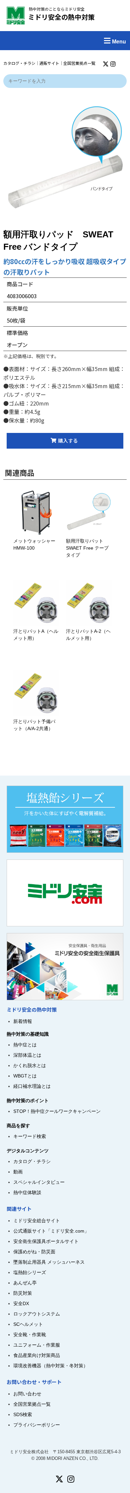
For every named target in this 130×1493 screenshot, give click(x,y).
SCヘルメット (28, 1324)
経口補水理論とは (32, 1086)
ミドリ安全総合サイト (36, 1220)
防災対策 (22, 1293)
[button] (65, 40)
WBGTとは (25, 1075)
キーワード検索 (29, 1136)
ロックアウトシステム (36, 1313)
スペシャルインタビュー (39, 1182)
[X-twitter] (105, 64)
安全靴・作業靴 (29, 1334)
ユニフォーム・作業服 (36, 1345)
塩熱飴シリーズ (29, 1272)
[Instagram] (113, 64)
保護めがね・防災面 (34, 1251)
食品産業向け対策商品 (36, 1355)
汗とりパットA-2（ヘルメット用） (88, 634)
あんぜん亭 (25, 1282)
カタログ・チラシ (19, 63)
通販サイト (49, 63)
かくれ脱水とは (29, 1065)
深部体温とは (27, 1055)
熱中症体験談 (27, 1192)
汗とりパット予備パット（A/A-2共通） (34, 725)
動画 (18, 1171)
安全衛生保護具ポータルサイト (46, 1241)
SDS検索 (22, 1414)
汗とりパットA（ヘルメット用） (35, 634)
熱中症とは (25, 1044)
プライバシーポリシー (36, 1424)
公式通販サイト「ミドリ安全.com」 (51, 1231)
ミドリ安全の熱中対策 (61, 17)
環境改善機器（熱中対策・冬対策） (50, 1365)
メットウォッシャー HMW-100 (34, 544)
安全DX (21, 1303)
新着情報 (22, 1021)
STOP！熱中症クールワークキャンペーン (57, 1111)
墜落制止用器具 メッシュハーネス (49, 1262)
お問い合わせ (27, 1393)
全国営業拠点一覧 (79, 63)
